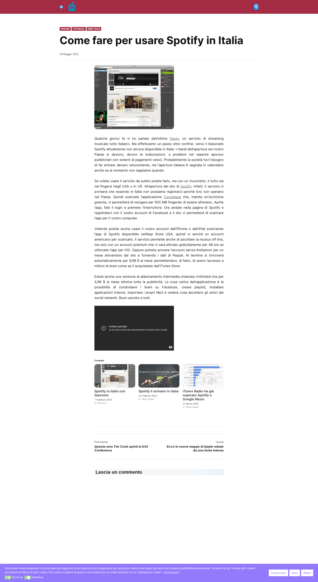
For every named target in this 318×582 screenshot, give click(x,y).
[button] (8, 577)
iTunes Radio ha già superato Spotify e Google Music (198, 395)
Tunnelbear (172, 197)
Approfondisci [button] (171, 572)
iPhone (65, 29)
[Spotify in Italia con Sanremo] (114, 376)
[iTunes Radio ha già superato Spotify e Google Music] (203, 376)
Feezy (174, 139)
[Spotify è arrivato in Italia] (158, 376)
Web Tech (94, 29)
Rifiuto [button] (307, 573)
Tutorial (79, 29)
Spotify (185, 186)
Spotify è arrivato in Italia (158, 391)
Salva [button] (295, 573)
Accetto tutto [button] (278, 573)
